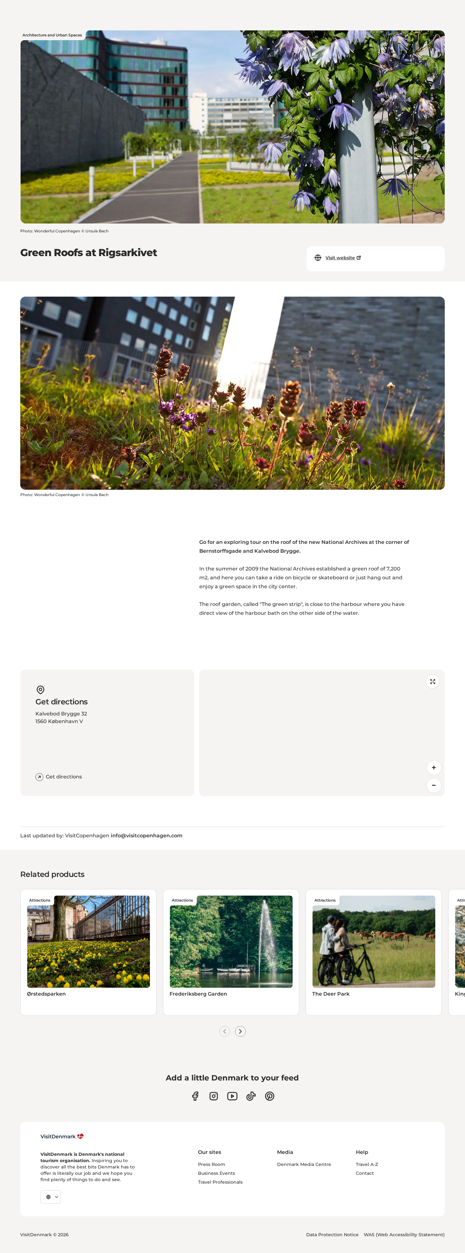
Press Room (211, 1164)
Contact (365, 1173)
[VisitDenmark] (62, 1136)
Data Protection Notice (332, 1234)
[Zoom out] (434, 785)
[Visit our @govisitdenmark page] (251, 1096)
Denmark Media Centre (304, 1164)
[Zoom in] (434, 767)
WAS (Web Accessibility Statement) (404, 1234)
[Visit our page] (213, 1096)
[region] (322, 733)
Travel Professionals (220, 1182)
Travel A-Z (367, 1164)
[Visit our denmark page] (195, 1096)
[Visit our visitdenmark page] (232, 1096)
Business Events (216, 1173)
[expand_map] (433, 682)
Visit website (340, 258)
